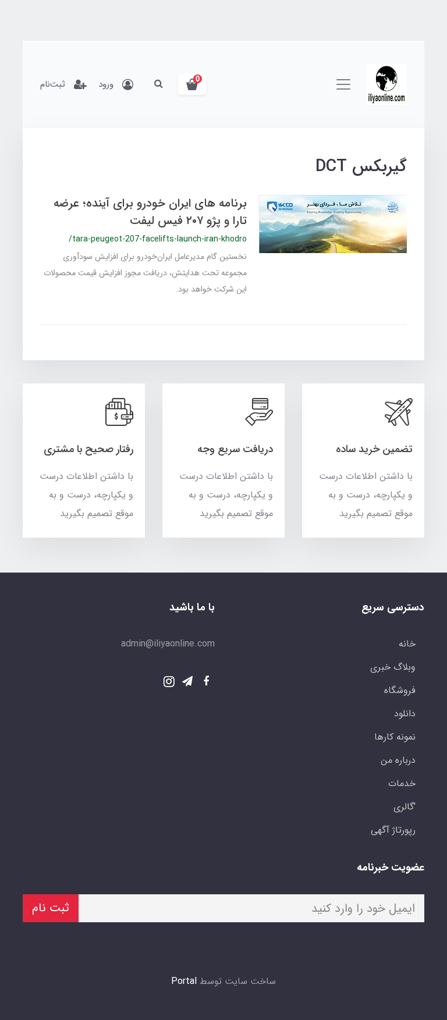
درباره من (398, 760)
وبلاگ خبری (393, 667)
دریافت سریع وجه (235, 449)
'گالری (404, 806)
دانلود (405, 713)
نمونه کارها (395, 737)
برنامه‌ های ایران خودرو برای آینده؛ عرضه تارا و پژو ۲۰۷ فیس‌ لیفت (150, 212)
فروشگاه (400, 690)
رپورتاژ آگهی (393, 830)
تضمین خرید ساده (374, 449)
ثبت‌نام (52, 84)
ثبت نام (50, 908)
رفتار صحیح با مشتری (88, 449)
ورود (105, 84)
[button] (192, 84)
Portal (184, 981)
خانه (407, 644)
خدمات (402, 783)
